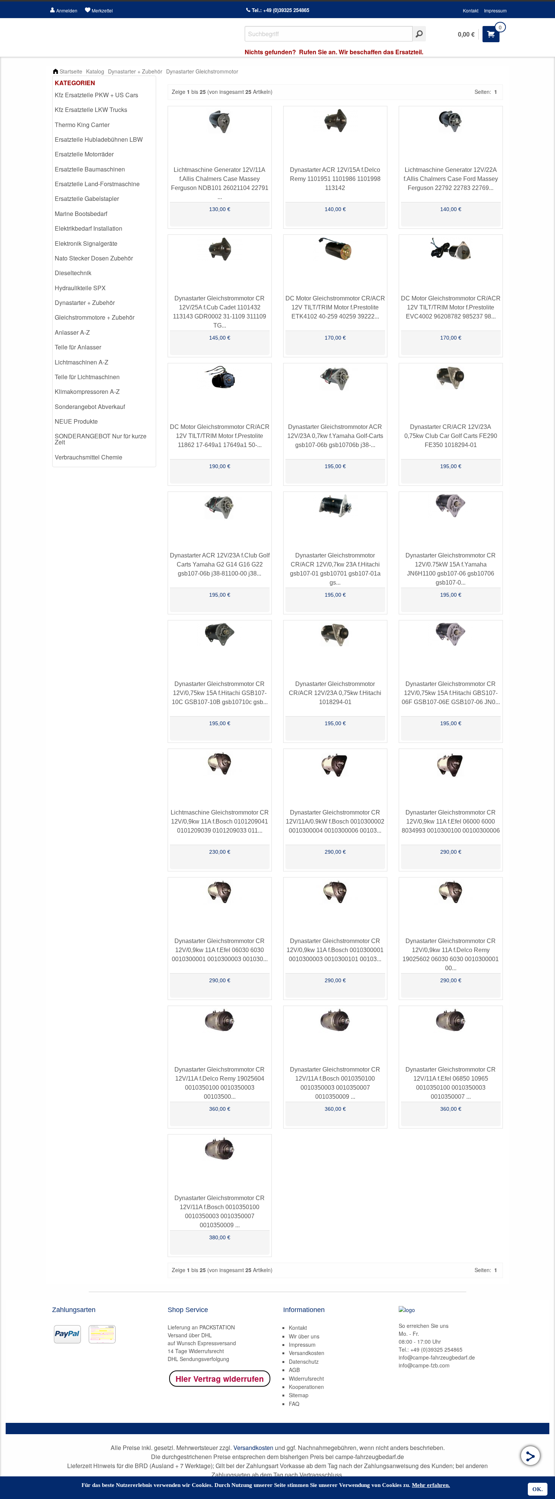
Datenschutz (304, 1361)
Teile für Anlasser (78, 347)
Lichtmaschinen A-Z (81, 362)
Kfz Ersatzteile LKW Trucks (91, 109)
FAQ (294, 1403)
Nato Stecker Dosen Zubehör (94, 258)
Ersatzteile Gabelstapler (87, 198)
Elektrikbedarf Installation (88, 228)
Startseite (71, 71)
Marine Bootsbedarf (81, 213)
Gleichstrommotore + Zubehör (94, 317)
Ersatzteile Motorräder (84, 154)
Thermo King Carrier (82, 124)
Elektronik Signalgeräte (86, 243)
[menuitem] (104, 95)
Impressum (495, 10)
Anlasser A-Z (72, 332)
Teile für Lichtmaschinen (87, 376)
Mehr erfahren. (431, 1485)
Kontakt (470, 10)
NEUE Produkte (76, 421)
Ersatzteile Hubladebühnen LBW (99, 139)
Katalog (95, 71)
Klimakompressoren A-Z (87, 391)
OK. (537, 1489)
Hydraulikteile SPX (80, 287)
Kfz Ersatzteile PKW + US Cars (96, 94)
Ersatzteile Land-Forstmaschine (97, 183)
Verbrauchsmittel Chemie (88, 457)
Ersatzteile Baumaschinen (90, 169)
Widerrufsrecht (306, 1378)
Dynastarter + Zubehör (135, 71)
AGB (294, 1369)
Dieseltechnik (73, 272)
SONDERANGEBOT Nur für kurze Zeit (100, 439)
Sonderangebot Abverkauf (90, 406)
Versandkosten (306, 1353)
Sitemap (298, 1395)
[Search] (419, 33)
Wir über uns (304, 1336)
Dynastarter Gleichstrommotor (202, 71)
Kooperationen (306, 1386)
